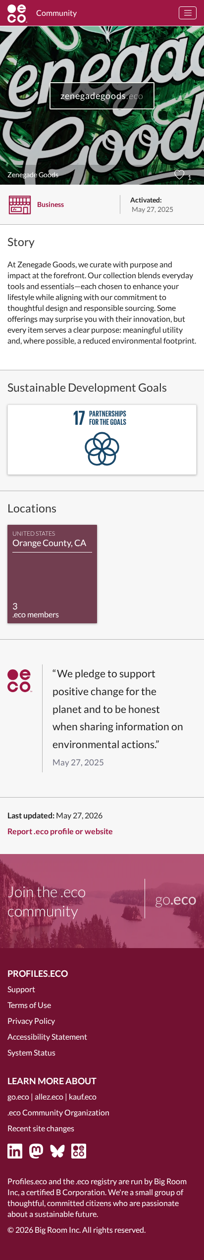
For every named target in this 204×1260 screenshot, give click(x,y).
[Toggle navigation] (188, 12)
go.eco (18, 1096)
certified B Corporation (65, 1192)
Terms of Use (29, 1004)
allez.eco (49, 1096)
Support (21, 989)
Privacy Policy (31, 1020)
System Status (31, 1052)
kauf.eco (83, 1096)
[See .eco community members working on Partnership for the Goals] (102, 439)
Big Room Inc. (58, 1229)
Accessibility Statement (47, 1036)
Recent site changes (40, 1128)
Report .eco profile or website (60, 831)
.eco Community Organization (58, 1112)
